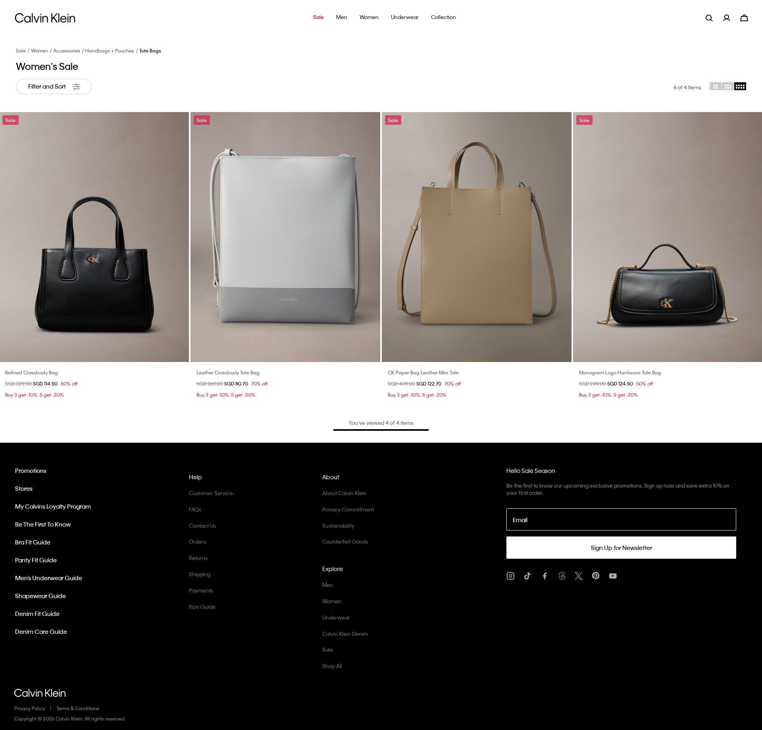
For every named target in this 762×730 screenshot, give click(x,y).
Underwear (336, 617)
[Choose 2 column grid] (716, 86)
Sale (21, 50)
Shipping (199, 574)
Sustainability (338, 525)
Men (327, 584)
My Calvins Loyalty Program (53, 506)
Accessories (66, 50)
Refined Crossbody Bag (31, 372)
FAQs (195, 509)
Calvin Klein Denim (345, 633)
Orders (197, 541)
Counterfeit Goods (345, 541)
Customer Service (211, 493)
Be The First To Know (43, 524)
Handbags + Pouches (109, 50)
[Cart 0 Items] (744, 16)
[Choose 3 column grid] (728, 86)
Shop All (332, 665)
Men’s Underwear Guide (48, 578)
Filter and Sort (47, 86)
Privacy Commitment (348, 509)
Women (39, 50)
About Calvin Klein (344, 493)
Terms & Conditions (77, 708)
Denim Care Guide (41, 631)
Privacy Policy (29, 708)
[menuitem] (731, 17)
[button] (318, 17)
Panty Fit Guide (36, 560)
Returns (198, 557)
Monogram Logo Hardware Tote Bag (620, 372)
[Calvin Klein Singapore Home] (45, 20)
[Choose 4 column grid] (740, 86)
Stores (24, 488)
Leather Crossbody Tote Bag (228, 372)
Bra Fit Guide (32, 542)
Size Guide (202, 606)
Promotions (30, 470)
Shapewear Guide (40, 596)
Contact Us (202, 525)
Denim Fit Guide (37, 614)
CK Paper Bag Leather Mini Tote (423, 372)
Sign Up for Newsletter (621, 548)
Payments (201, 590)
